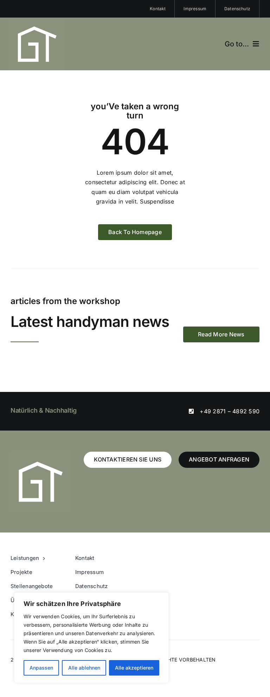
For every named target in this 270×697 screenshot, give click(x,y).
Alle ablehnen (84, 668)
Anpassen (41, 668)
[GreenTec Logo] (37, 20)
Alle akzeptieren (134, 668)
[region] (91, 637)
